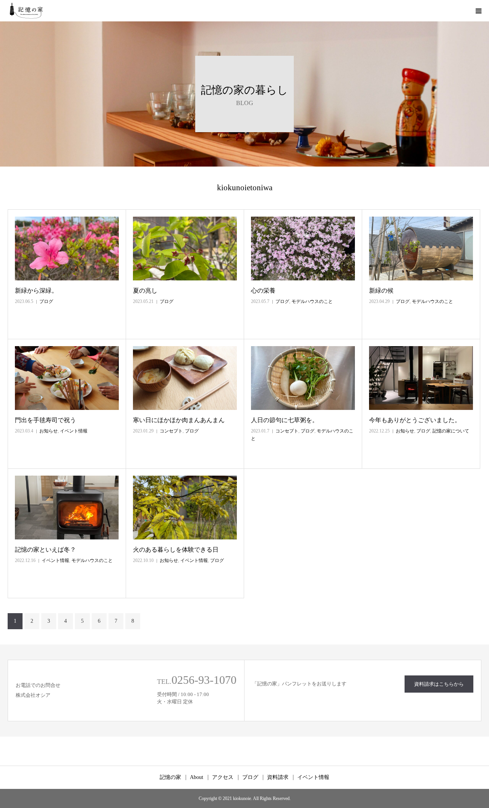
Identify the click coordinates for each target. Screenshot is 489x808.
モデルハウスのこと (312, 301)
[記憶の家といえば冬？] (67, 507)
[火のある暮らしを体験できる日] (185, 507)
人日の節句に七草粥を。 (284, 420)
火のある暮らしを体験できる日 (176, 549)
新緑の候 (381, 290)
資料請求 (277, 777)
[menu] (478, 10)
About (196, 777)
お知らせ (48, 431)
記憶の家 (170, 777)
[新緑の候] (421, 248)
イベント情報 (73, 431)
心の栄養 (263, 290)
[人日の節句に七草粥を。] (303, 378)
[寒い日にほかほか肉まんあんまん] (185, 378)
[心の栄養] (303, 248)
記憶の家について (450, 431)
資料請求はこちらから (439, 684)
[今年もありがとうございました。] (421, 378)
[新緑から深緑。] (67, 248)
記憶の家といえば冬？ (45, 549)
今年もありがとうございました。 (415, 420)
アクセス (222, 777)
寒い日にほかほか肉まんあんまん (179, 420)
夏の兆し (145, 290)
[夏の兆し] (185, 248)
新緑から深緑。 (36, 290)
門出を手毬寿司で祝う (45, 420)
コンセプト (171, 431)
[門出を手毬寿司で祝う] (67, 378)
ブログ (46, 301)
